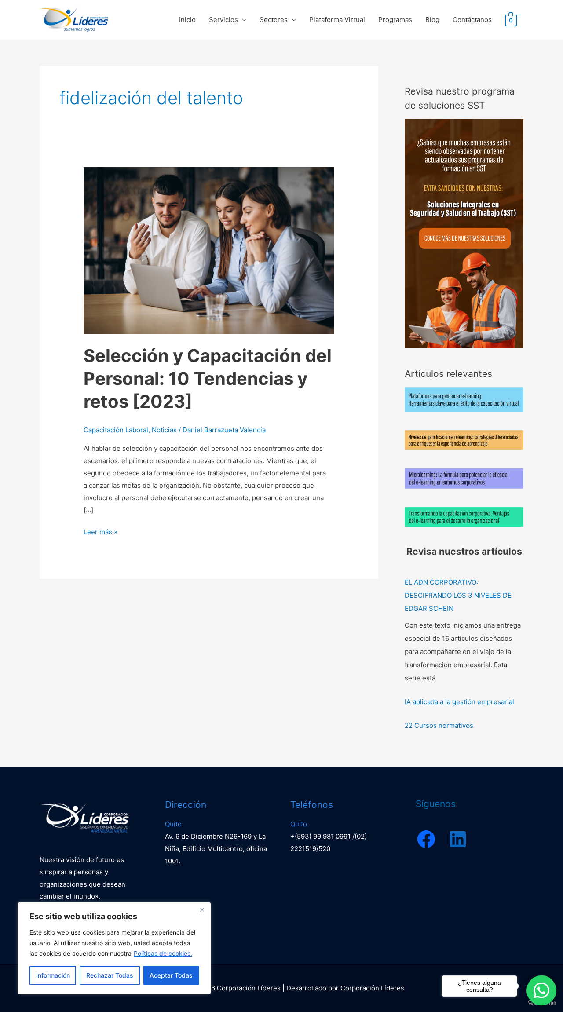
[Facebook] (426, 839)
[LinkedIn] (457, 839)
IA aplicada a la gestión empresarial (459, 702)
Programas (395, 19)
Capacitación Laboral (116, 430)
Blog (432, 19)
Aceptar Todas (171, 975)
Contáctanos (472, 19)
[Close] (202, 909)
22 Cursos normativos (439, 725)
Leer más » (100, 531)
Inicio (187, 19)
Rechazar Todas (109, 975)
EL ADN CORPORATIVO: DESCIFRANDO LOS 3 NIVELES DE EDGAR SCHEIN (458, 595)
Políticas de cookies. (163, 953)
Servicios (223, 19)
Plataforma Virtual (337, 19)
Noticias (164, 430)
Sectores (274, 19)
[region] (114, 948)
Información (53, 975)
